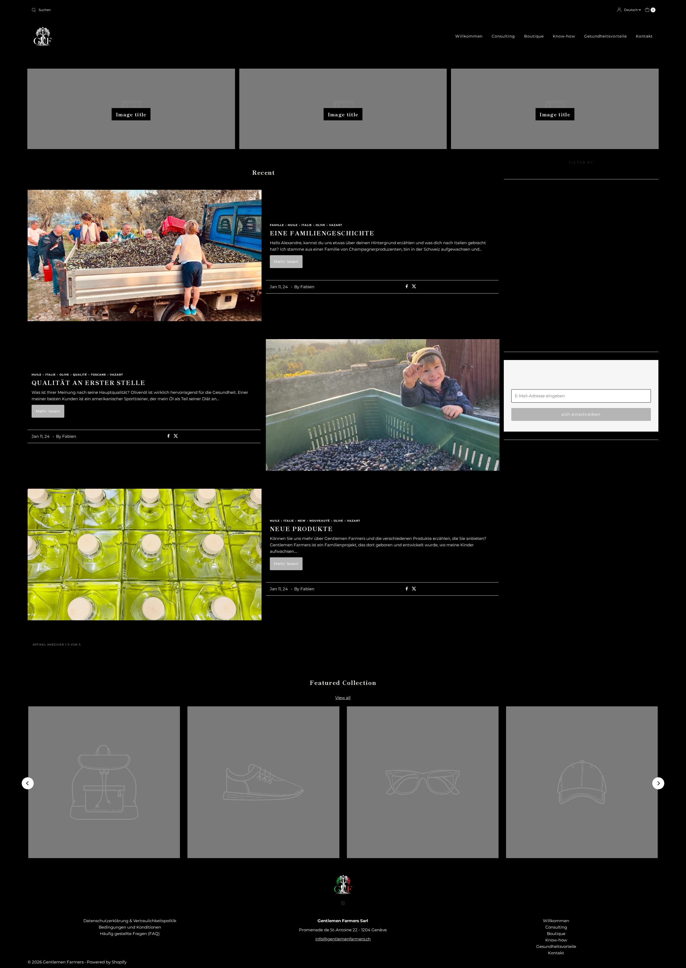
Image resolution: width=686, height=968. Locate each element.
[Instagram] (343, 903)
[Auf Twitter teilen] (414, 286)
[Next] (658, 783)
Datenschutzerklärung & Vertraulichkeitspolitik (129, 920)
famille (277, 225)
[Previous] (28, 783)
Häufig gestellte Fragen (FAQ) (130, 933)
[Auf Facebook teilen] (407, 286)
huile (293, 225)
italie (306, 225)
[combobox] (185, 10)
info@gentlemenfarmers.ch (343, 938)
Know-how (564, 36)
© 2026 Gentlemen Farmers (56, 962)
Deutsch (631, 10)
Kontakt (644, 36)
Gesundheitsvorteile (605, 36)
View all (343, 697)
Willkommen (469, 36)
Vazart (335, 225)
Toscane (98, 374)
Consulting (503, 36)
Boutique (534, 36)
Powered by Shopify (106, 962)
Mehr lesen (286, 261)
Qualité (80, 374)
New (302, 521)
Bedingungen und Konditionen (130, 927)
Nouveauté (320, 521)
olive (320, 225)
